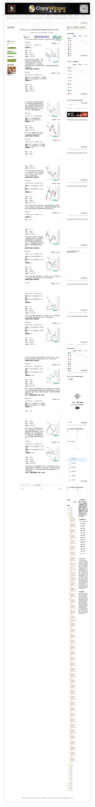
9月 (70, 767)
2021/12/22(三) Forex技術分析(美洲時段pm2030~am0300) (72, 595)
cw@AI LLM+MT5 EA (40, 15)
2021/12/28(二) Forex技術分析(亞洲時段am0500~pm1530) (72, 559)
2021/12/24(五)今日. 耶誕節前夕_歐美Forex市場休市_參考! (72, 579)
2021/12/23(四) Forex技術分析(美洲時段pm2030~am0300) (72, 584)
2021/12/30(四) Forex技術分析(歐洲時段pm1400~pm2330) (72, 531)
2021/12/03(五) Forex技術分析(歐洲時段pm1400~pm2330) (72, 737)
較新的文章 (22, 488)
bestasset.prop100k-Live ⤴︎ (12, 18)
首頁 (41, 488)
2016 (69, 788)
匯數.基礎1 (49, 15)
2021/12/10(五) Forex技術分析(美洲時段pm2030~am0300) (72, 670)
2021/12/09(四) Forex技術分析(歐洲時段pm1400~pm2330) (72, 692)
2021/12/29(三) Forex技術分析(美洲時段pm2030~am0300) (72, 542)
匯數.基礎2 (56, 15)
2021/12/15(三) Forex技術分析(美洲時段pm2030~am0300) (72, 625)
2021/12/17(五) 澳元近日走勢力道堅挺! (72, 620)
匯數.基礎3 (63, 15)
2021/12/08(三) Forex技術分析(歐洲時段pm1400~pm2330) (72, 698)
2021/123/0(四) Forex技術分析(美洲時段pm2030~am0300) (72, 525)
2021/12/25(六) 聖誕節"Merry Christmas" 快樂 (72, 564)
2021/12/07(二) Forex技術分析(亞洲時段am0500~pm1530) (72, 715)
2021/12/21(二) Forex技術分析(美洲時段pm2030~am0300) (72, 606)
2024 (69, 510)
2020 (69, 782)
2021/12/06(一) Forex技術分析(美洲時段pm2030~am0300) (72, 720)
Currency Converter (12, 53)
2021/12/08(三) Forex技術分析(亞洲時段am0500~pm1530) (72, 703)
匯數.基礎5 (76, 15)
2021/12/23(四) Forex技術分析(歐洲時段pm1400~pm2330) (72, 590)
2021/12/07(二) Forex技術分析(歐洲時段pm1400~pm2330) (72, 709)
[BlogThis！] (36, 485)
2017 (69, 787)
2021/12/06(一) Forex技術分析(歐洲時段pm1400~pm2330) (72, 726)
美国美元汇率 (12, 47)
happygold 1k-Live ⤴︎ (49, 18)
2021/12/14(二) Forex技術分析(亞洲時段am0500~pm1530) (72, 653)
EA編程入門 (83, 15)
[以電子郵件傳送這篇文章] (34, 485)
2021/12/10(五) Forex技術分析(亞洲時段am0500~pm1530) (72, 681)
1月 (70, 780)
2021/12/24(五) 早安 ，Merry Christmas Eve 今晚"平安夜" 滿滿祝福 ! (72, 574)
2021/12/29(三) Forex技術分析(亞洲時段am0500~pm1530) (72, 553)
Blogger (71, 798)
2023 (69, 512)
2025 (69, 508)
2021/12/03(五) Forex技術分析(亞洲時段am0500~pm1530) (72, 743)
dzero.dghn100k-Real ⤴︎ (38, 18)
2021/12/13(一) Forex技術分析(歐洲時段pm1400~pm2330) (72, 664)
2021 (69, 515)
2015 (69, 790)
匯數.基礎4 (70, 15)
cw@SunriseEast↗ (29, 15)
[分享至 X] (37, 485)
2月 (70, 778)
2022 (69, 513)
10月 (70, 765)
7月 (70, 770)
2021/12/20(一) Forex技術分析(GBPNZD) (72, 617)
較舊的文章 (60, 488)
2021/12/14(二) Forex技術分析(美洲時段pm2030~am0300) (72, 642)
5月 (70, 773)
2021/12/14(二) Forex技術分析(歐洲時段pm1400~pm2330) (72, 647)
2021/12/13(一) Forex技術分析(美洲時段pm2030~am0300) (72, 659)
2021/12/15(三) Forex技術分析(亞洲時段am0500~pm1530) (72, 636)
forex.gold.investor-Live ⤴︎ (25, 18)
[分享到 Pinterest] (40, 485)
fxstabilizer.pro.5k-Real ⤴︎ (61, 18)
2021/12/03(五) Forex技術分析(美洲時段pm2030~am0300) (72, 731)
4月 (70, 775)
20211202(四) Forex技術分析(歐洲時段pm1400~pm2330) (72, 754)
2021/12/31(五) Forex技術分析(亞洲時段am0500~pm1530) (72, 520)
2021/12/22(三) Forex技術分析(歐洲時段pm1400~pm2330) (72, 601)
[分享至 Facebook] (38, 485)
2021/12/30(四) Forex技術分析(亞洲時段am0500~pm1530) (72, 537)
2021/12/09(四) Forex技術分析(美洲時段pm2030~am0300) (72, 687)
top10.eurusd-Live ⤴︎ (73, 18)
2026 (69, 507)
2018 (69, 785)
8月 (70, 768)
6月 (70, 772)
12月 (70, 516)
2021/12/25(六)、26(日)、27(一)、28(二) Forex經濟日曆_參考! (72, 568)
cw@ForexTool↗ (19, 15)
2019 (69, 783)
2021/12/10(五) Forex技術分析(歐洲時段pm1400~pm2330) (72, 675)
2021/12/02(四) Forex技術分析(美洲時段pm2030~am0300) (72, 748)
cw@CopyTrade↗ (10, 15)
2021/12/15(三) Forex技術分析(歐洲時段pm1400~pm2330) (72, 631)
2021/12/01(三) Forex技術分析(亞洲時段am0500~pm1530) (72, 759)
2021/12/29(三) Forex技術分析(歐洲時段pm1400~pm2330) (72, 548)
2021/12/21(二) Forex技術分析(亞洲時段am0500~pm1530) (72, 612)
